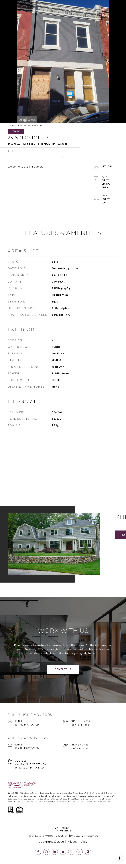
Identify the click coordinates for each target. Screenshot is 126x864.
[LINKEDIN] (55, 852)
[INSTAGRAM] (46, 852)
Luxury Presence (86, 835)
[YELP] (71, 852)
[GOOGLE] (88, 852)
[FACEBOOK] (38, 852)
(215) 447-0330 (80, 748)
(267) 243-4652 (80, 725)
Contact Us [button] (63, 669)
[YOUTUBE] (63, 852)
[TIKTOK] (80, 852)
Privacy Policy (77, 841)
